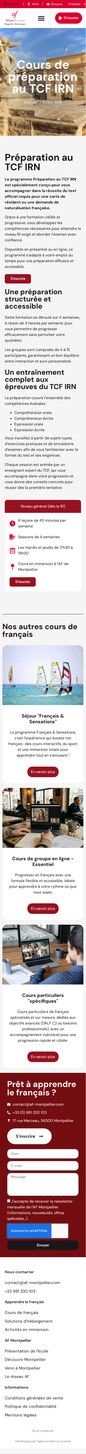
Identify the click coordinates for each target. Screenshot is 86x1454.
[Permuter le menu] (41, 18)
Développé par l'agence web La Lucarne (43, 1441)
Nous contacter (43, 1431)
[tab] (43, 506)
